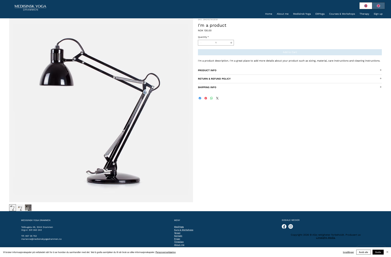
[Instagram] (290, 226)
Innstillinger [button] (348, 252)
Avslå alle (363, 252)
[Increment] (231, 42)
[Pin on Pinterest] (206, 98)
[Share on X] (217, 98)
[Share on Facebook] (200, 98)
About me (179, 245)
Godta (378, 252)
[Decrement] (200, 42)
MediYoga (179, 227)
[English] (378, 5)
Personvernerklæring (165, 252)
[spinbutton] (216, 42)
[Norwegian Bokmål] (366, 5)
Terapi (177, 233)
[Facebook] (284, 226)
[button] (302, 13)
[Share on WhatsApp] (211, 98)
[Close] (387, 252)
